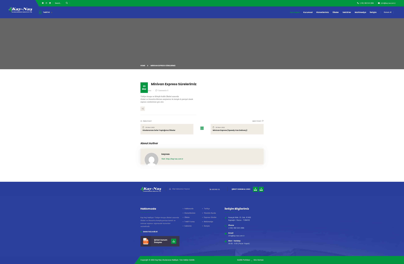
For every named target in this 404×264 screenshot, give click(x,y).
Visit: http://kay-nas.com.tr (172, 159)
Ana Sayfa (295, 12)
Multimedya (360, 12)
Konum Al (387, 12)
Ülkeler (336, 12)
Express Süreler (210, 217)
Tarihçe (207, 208)
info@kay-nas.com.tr (388, 3)
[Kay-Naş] (20, 10)
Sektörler (347, 12)
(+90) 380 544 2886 (367, 3)
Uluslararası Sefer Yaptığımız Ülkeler (159, 130)
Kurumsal (308, 12)
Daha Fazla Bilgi (150, 232)
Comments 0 (163, 90)
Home (143, 65)
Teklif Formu (189, 221)
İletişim (373, 12)
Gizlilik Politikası (243, 260)
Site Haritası (259, 260)
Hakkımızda (188, 208)
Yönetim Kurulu (210, 213)
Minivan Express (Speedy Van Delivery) (230, 130)
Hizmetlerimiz (322, 12)
